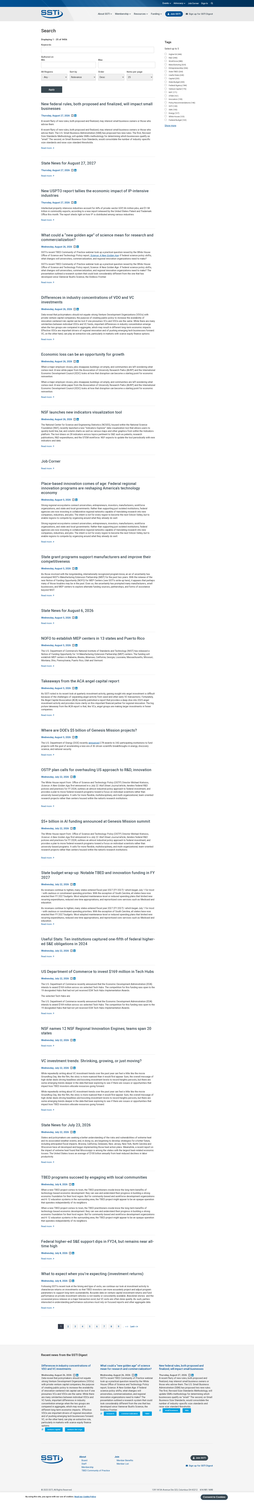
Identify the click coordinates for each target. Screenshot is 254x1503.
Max (100, 60)
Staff (84, 1463)
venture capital (53, 1429)
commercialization (129, 1414)
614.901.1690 (206, 1490)
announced (94, 742)
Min (43, 60)
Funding (155, 13)
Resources (140, 13)
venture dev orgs (74, 1429)
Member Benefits (125, 1460)
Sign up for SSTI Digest (201, 14)
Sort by (73, 71)
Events (166, 3)
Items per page (134, 71)
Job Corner (193, 3)
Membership (122, 13)
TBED (147, 1414)
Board (84, 1460)
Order (101, 71)
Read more (47, 148)
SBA (187, 1410)
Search (211, 3)
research (110, 1414)
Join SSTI (175, 14)
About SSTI (104, 13)
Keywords (46, 44)
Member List (123, 1463)
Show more (170, 125)
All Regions (47, 71)
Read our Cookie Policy (85, 1497)
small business (171, 1410)
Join (117, 1456)
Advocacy (178, 3)
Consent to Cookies (214, 1497)
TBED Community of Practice (96, 1470)
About (82, 1456)
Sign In (204, 3)
